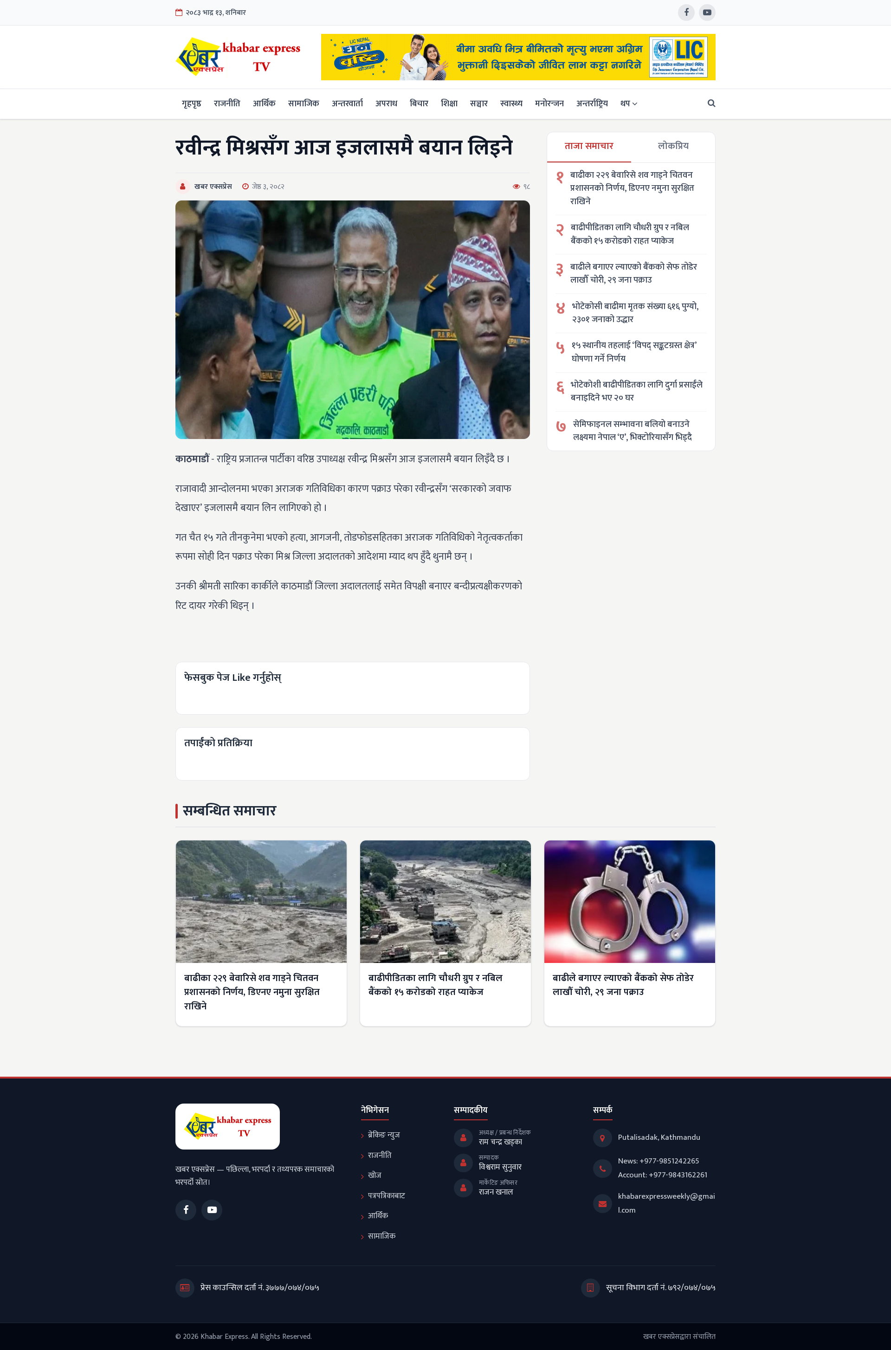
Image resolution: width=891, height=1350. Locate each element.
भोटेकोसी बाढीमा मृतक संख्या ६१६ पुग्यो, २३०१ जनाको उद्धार (635, 313)
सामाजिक (303, 104)
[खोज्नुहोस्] (709, 103)
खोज (374, 1175)
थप (625, 104)
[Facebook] (686, 12)
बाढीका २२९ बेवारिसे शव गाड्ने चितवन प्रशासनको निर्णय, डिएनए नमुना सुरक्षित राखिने (632, 188)
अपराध (386, 104)
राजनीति (227, 104)
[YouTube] (707, 12)
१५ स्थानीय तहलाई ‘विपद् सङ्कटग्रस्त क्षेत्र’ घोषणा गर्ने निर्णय (634, 352)
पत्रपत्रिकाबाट (386, 1195)
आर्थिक (264, 104)
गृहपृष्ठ (191, 104)
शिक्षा (449, 104)
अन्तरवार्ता (347, 104)
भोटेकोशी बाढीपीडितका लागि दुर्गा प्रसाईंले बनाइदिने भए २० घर (637, 392)
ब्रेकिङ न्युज (384, 1135)
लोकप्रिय (673, 146)
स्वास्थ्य (511, 104)
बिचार (419, 104)
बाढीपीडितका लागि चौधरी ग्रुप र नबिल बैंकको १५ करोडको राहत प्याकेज (630, 234)
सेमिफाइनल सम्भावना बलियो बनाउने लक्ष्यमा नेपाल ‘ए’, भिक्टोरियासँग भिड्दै (632, 431)
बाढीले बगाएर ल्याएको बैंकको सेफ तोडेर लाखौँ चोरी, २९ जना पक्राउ (633, 274)
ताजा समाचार (589, 146)
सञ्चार (479, 104)
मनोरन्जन (549, 104)
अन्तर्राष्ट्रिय (592, 104)
